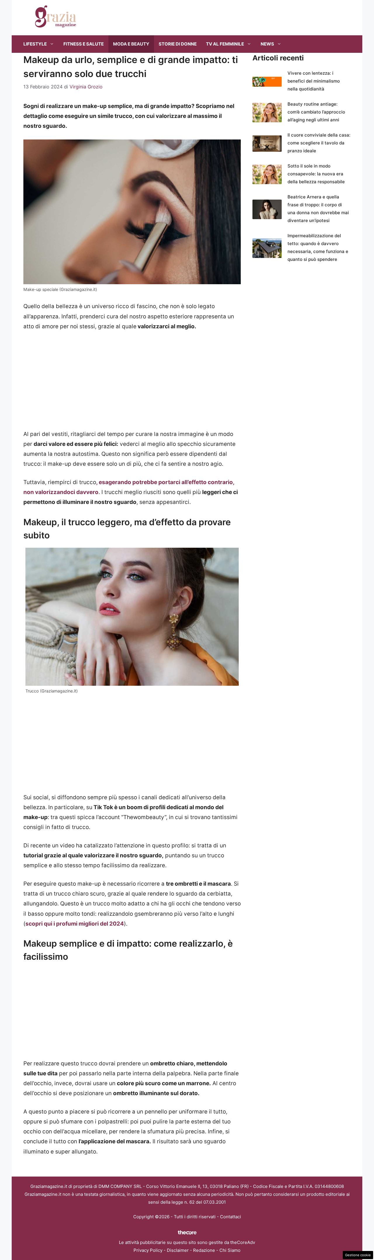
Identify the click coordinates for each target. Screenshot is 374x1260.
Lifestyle (35, 44)
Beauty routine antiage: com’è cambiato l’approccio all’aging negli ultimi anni (316, 112)
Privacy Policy (148, 1250)
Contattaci (230, 1216)
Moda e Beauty (131, 44)
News (267, 44)
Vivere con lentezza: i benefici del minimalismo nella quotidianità (314, 81)
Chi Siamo (229, 1250)
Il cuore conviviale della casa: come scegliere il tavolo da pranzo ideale (319, 142)
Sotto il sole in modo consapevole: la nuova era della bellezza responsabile (316, 173)
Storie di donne (178, 44)
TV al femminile (225, 44)
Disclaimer (178, 1250)
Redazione (204, 1250)
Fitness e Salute (83, 44)
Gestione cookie (358, 1255)
